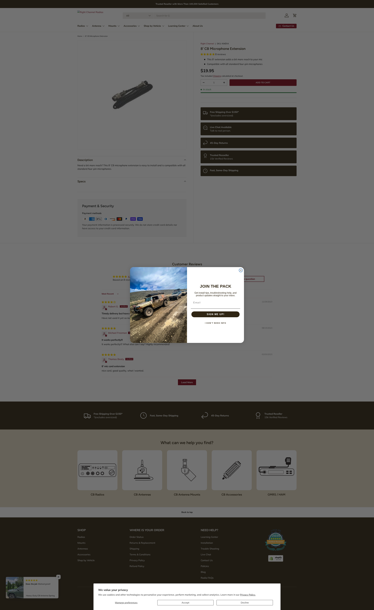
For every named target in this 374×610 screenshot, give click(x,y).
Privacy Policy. (248, 594)
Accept (185, 602)
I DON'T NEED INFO (215, 323)
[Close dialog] (241, 270)
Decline (245, 602)
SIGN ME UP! (215, 314)
